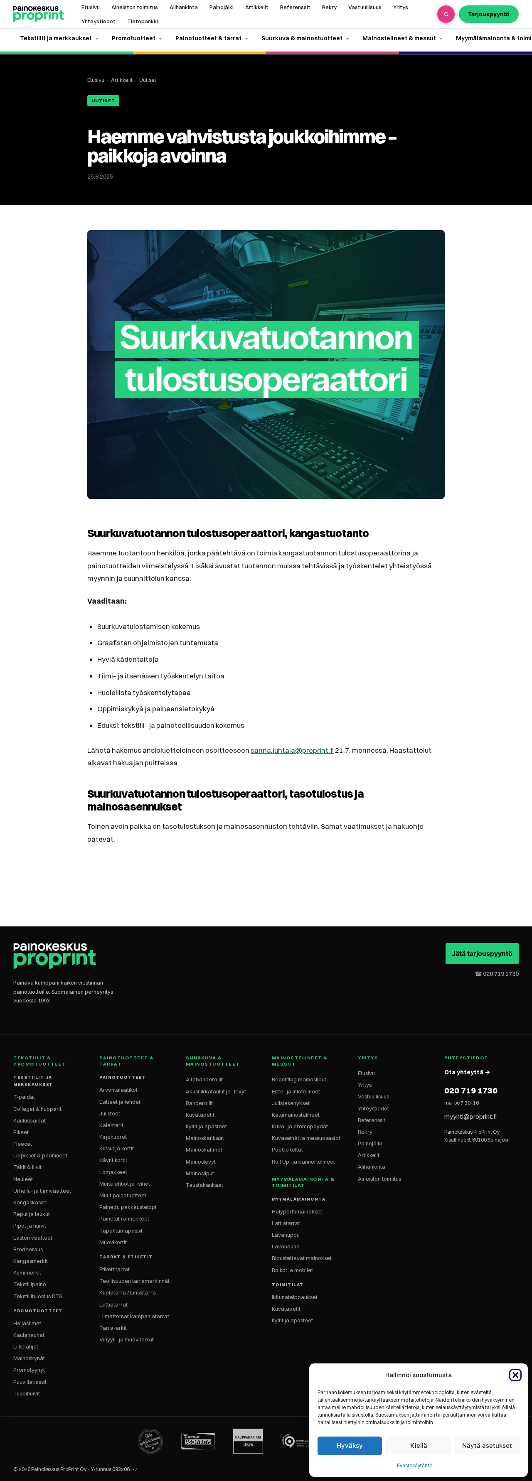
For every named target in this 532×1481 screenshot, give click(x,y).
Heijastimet (27, 1323)
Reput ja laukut (31, 1214)
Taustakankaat (204, 1184)
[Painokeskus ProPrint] (38, 14)
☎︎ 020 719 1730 (497, 974)
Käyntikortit (113, 1160)
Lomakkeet (113, 1172)
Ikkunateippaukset (295, 1297)
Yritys (400, 7)
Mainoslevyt (201, 1161)
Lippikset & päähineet (40, 1155)
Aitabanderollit (204, 1079)
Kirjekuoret (113, 1136)
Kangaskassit (29, 1202)
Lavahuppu (286, 1234)
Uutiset (147, 79)
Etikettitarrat (114, 1269)
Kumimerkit (27, 1272)
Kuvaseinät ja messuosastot (306, 1138)
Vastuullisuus (365, 7)
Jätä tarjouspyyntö (482, 953)
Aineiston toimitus (134, 7)
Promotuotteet (133, 38)
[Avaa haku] (446, 14)
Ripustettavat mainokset (302, 1258)
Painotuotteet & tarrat (208, 38)
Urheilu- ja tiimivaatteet (42, 1190)
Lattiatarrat (113, 1304)
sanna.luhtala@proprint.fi (292, 750)
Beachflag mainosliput (299, 1079)
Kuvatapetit (200, 1114)
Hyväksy (350, 1445)
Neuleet (23, 1179)
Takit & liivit (27, 1167)
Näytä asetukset (487, 1445)
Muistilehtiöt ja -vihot (124, 1183)
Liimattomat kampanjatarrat (134, 1316)
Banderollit (199, 1103)
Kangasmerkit (30, 1260)
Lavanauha (286, 1246)
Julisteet (109, 1113)
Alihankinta (184, 7)
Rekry (329, 7)
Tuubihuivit (26, 1393)
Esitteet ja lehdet (119, 1101)
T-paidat (24, 1096)
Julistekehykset (291, 1103)
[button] (515, 1375)
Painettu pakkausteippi (127, 1206)
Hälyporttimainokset (297, 1211)
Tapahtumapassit (121, 1230)
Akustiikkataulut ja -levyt (216, 1091)
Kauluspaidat (29, 1120)
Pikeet (21, 1132)
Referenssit (295, 7)
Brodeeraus (28, 1249)
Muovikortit (113, 1242)
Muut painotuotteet (122, 1195)
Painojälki (221, 7)
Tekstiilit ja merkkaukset (56, 38)
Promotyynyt (29, 1369)
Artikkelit (256, 7)
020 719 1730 (471, 1090)
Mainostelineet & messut (399, 38)
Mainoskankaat (205, 1138)
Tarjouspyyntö (489, 13)
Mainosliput (200, 1173)
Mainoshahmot (204, 1149)
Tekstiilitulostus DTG (38, 1296)
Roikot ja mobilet (292, 1270)
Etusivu (90, 7)
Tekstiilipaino (29, 1284)
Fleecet (22, 1143)
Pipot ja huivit (29, 1225)
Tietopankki (142, 21)
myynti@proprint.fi (470, 1116)
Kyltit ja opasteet (206, 1126)
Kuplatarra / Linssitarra (127, 1292)
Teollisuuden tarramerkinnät (134, 1280)
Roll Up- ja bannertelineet (303, 1161)
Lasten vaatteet (32, 1237)
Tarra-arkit (113, 1327)
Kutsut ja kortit (116, 1148)
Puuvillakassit (30, 1381)
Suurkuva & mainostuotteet (301, 38)
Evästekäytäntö (414, 1465)
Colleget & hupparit (37, 1108)
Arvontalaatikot (118, 1089)
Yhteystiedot (98, 21)
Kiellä (418, 1445)
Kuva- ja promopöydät (300, 1126)
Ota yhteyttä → (467, 1072)
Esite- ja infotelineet (296, 1091)
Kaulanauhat (28, 1334)
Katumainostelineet (296, 1114)
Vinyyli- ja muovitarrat (126, 1339)
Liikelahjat (25, 1346)
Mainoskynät (29, 1358)
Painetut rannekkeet (124, 1218)
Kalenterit (111, 1125)
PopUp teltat (287, 1149)
